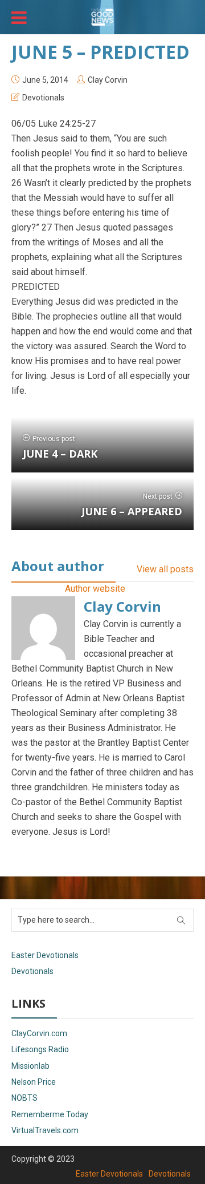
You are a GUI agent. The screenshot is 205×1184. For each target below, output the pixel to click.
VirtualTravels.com (45, 1130)
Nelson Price (33, 1081)
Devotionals (43, 97)
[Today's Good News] (102, 16)
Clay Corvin (108, 79)
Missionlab (30, 1065)
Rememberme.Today (49, 1114)
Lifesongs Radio (40, 1049)
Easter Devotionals (45, 955)
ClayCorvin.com (39, 1033)
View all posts (165, 569)
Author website (95, 588)
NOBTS (24, 1097)
